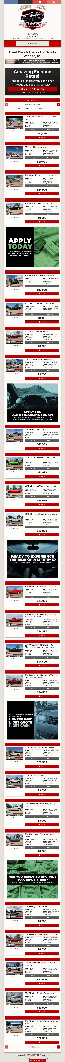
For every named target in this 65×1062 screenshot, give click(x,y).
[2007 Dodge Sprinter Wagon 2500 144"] (15, 999)
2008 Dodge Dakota (41, 935)
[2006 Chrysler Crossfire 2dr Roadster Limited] (15, 809)
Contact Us (33, 1054)
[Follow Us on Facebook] (11, 2)
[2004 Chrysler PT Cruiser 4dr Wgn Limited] (15, 840)
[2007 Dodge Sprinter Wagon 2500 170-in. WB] (15, 1027)
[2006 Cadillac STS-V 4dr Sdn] (15, 435)
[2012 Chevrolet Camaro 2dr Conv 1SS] (15, 491)
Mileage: (45, 126)
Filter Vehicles (33, 100)
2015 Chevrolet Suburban (41, 747)
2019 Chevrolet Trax (38, 776)
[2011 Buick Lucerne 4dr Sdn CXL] (15, 337)
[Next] (58, 104)
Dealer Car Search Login (21, 1058)
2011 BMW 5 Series (40, 303)
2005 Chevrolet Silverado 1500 (40, 615)
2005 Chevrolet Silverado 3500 (41, 676)
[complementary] (60, 1057)
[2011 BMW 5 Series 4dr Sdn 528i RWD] (15, 309)
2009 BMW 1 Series (38, 203)
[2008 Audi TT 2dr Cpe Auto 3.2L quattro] (15, 181)
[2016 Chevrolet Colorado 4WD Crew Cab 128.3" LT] (15, 519)
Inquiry (33, 129)
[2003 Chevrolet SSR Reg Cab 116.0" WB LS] (15, 592)
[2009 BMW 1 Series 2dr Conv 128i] (15, 209)
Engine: (45, 123)
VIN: (44, 122)
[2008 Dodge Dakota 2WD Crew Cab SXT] (15, 940)
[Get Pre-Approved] (32, 61)
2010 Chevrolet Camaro (40, 458)
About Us (28, 1054)
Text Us (42, 137)
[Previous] (6, 104)
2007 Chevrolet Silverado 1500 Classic (39, 646)
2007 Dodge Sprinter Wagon (41, 993)
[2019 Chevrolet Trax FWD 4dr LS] (15, 781)
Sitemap (34, 1058)
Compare (15, 131)
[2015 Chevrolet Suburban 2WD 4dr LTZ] (15, 753)
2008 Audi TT (40, 175)
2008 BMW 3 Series (41, 275)
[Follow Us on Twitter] (25, 2)
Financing (50, 129)
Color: (26, 125)
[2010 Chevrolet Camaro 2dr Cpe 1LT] (15, 463)
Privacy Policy (38, 1054)
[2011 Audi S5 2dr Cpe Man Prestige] (15, 153)
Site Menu (32, 43)
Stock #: (27, 122)
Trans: (45, 125)
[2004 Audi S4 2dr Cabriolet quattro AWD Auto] (15, 122)
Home (25, 1054)
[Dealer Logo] (32, 17)
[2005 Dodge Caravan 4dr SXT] (15, 912)
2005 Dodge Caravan (37, 906)
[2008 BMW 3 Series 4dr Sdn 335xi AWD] (15, 281)
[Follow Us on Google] (54, 2)
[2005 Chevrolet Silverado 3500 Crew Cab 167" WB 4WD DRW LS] (15, 681)
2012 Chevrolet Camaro (40, 486)
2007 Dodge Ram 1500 (41, 964)
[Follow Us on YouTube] (39, 2)
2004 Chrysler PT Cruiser (39, 835)
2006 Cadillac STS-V (37, 430)
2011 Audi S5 (38, 147)
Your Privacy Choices (41, 1058)
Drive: (26, 126)
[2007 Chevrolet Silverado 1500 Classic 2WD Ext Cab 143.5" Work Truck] (15, 650)
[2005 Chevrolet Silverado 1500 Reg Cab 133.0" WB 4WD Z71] (15, 620)
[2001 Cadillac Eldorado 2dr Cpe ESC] (15, 365)
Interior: (27, 123)
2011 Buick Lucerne (38, 331)
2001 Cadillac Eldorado (40, 359)
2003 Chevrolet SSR (41, 586)
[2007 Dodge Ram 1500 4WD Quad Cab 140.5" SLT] (15, 968)
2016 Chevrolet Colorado (41, 515)
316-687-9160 (33, 37)
